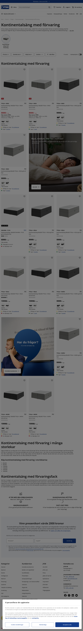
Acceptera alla (67, 624)
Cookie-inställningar (17, 624)
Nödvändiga (43, 624)
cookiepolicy (35, 618)
